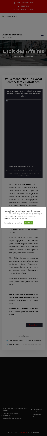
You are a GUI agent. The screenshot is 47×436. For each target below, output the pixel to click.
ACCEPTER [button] (28, 223)
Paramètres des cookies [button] (13, 223)
